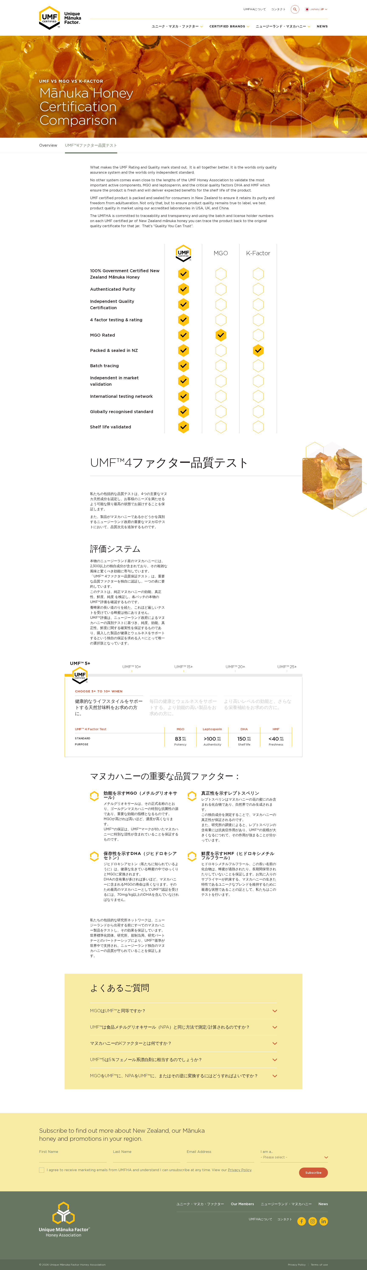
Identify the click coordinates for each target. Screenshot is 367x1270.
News (322, 26)
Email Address (199, 1152)
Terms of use (319, 1264)
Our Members (242, 1204)
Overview (48, 145)
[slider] (80, 675)
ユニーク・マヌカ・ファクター (200, 1204)
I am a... (267, 1152)
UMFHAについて (255, 9)
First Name (48, 1152)
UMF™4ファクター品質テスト (91, 145)
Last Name (122, 1152)
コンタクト (278, 9)
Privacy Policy (239, 1170)
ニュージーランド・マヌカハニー (286, 1204)
